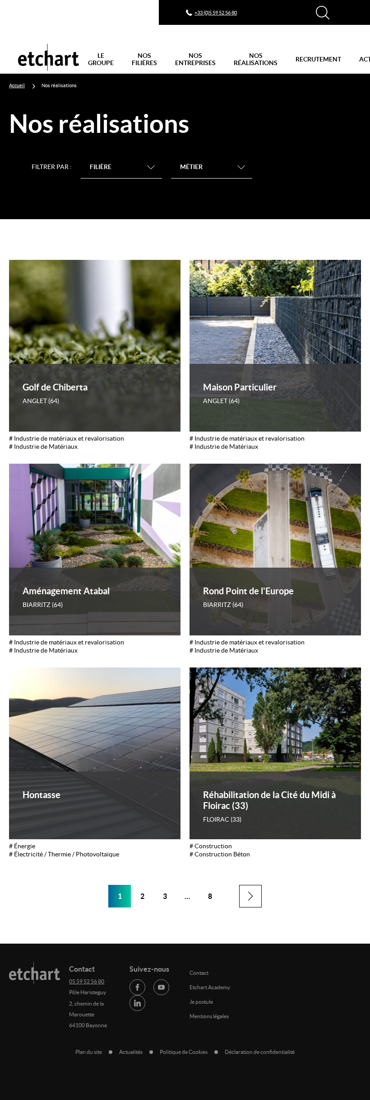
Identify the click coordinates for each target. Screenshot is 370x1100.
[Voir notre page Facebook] (137, 987)
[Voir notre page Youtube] (161, 987)
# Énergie (22, 846)
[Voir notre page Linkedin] (137, 1003)
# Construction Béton (220, 854)
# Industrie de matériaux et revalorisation (66, 438)
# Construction (211, 846)
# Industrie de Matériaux (43, 446)
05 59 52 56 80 (86, 981)
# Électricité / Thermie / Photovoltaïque (64, 854)
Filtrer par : (52, 166)
